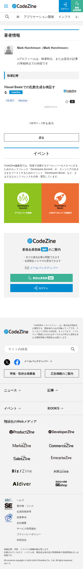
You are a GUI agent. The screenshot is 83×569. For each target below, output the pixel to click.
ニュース (10, 390)
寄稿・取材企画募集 (22, 373)
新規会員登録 (43, 278)
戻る (41, 137)
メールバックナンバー (44, 268)
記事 (51, 390)
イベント (10, 408)
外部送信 (21, 539)
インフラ (64, 16)
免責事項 (21, 517)
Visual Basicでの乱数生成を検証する (29, 89)
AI (18, 16)
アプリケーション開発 (39, 16)
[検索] (7, 16)
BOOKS (53, 408)
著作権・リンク (25, 505)
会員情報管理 (24, 511)
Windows (23, 100)
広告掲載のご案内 (62, 373)
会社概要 (21, 522)
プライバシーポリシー (29, 534)
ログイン (43, 288)
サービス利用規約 (26, 528)
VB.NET (10, 100)
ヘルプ (20, 500)
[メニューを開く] (6, 6)
